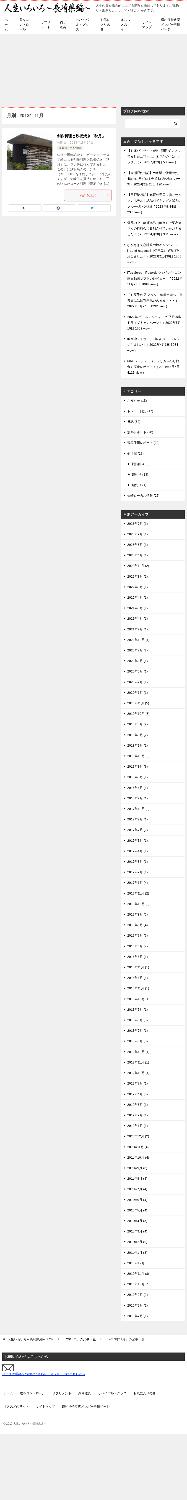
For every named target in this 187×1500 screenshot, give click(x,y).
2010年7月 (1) (137, 1316)
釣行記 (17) (135, 453)
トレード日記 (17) (140, 411)
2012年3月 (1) (137, 1104)
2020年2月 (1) (137, 682)
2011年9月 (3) (137, 1168)
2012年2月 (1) (137, 1115)
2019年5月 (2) (137, 735)
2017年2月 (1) (137, 872)
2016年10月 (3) (138, 904)
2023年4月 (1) (137, 555)
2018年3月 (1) (137, 788)
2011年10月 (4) (138, 1157)
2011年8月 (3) (137, 1178)
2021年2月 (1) (137, 629)
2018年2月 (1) (137, 798)
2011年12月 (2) (138, 1136)
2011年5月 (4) (137, 1210)
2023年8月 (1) (137, 544)
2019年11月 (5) (138, 703)
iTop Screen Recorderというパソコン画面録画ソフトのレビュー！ (154, 278)
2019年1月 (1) (137, 745)
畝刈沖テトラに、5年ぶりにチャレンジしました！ (153, 344)
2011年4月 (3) (137, 1221)
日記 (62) (133, 421)
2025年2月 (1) (137, 534)
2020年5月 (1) (137, 671)
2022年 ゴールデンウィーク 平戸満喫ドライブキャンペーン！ (154, 322)
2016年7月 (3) (137, 935)
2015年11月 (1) (138, 967)
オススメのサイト (125, 24)
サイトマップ (147, 24)
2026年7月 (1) (137, 523)
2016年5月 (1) (137, 957)
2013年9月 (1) (137, 1009)
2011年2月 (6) (137, 1242)
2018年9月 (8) (137, 766)
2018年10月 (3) (138, 756)
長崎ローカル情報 (70, 148)
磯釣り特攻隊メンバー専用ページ (170, 24)
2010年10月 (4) (138, 1284)
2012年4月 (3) (137, 1094)
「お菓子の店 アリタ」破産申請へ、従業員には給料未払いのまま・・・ (154, 300)
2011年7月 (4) (137, 1189)
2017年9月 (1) (137, 819)
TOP (30, 1339)
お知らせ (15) (137, 400)
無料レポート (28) (140, 432)
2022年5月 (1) (137, 587)
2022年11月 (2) (138, 566)
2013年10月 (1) (138, 999)
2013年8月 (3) (137, 1020)
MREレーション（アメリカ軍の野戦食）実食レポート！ (153, 366)
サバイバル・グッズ (82, 24)
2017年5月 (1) (137, 840)
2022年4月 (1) (137, 597)
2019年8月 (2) (137, 724)
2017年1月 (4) (137, 882)
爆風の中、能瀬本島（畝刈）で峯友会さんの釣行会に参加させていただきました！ (154, 228)
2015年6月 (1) (137, 978)
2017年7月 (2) (137, 830)
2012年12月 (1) (138, 1052)
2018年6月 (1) (137, 777)
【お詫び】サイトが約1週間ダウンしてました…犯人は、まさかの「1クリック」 (153, 156)
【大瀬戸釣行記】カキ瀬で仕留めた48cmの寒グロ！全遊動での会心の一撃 (153, 178)
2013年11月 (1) (138, 988)
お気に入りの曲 (105, 24)
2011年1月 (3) (137, 1252)
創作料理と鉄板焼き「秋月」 (81, 136)
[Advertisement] (93, 68)
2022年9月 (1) (137, 576)
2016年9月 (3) (137, 914)
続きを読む (88, 195)
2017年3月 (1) (137, 861)
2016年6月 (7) (137, 946)
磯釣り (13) (140, 474)
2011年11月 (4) (138, 1147)
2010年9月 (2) (137, 1294)
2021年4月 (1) (137, 618)
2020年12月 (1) (138, 640)
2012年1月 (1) (137, 1126)
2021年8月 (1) (137, 608)
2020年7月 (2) (137, 650)
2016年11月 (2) (138, 893)
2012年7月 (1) (137, 1083)
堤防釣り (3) (141, 464)
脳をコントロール (24, 24)
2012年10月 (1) (138, 1073)
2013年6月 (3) (137, 1041)
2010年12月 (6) (138, 1263)
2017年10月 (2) (138, 809)
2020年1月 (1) (137, 692)
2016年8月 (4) (137, 925)
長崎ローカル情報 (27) (143, 495)
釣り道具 (63, 24)
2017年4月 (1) (137, 851)
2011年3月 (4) (137, 1231)
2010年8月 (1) (137, 1305)
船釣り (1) (139, 485)
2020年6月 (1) (137, 661)
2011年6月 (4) (137, 1200)
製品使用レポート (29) (143, 443)
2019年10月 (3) (138, 713)
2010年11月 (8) (138, 1273)
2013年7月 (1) (137, 1030)
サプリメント (45, 24)
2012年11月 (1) (138, 1062)
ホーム (6, 24)
